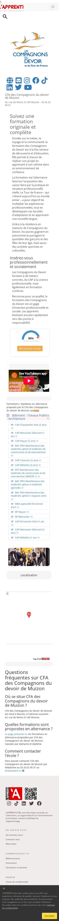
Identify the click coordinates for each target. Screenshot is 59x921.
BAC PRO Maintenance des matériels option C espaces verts (29, 481)
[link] (34, 397)
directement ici (13, 757)
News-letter (11, 830)
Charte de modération (16, 872)
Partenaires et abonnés (16, 854)
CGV (8, 884)
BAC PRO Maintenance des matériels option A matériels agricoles (27, 471)
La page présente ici (16, 720)
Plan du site (11, 880)
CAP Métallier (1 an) (26, 524)
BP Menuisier (22, 503)
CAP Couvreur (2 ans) (27, 447)
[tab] (28, 404)
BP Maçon (21, 498)
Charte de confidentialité (17, 868)
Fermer (4, 888)
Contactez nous (13, 826)
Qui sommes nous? (14, 821)
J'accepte (49, 915)
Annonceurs (11, 849)
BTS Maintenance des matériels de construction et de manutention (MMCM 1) (28, 460)
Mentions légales (13, 876)
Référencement (13, 845)
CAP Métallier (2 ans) (26, 451)
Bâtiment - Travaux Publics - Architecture (28, 404)
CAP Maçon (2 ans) (25, 427)
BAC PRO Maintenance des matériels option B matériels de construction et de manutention (28, 435)
